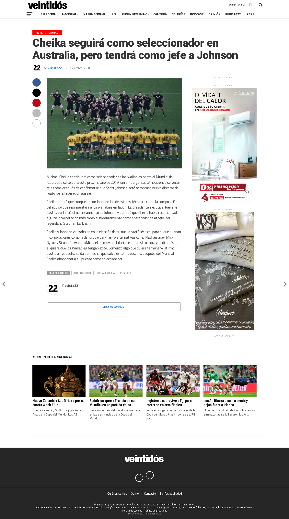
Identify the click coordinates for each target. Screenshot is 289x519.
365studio (155, 513)
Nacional (69, 14)
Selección (48, 14)
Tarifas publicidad (171, 493)
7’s (114, 14)
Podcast (197, 14)
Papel (251, 14)
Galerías (178, 14)
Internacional (94, 14)
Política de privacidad (155, 511)
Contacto (150, 493)
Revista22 (233, 14)
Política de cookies (132, 511)
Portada (125, 273)
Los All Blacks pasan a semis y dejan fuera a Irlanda (225, 402)
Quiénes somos (117, 493)
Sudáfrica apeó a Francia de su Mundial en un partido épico (111, 402)
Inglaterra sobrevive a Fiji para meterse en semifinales (169, 402)
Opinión (214, 14)
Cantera (160, 14)
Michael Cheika (106, 273)
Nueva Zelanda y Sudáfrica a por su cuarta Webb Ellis (58, 402)
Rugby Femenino (134, 14)
